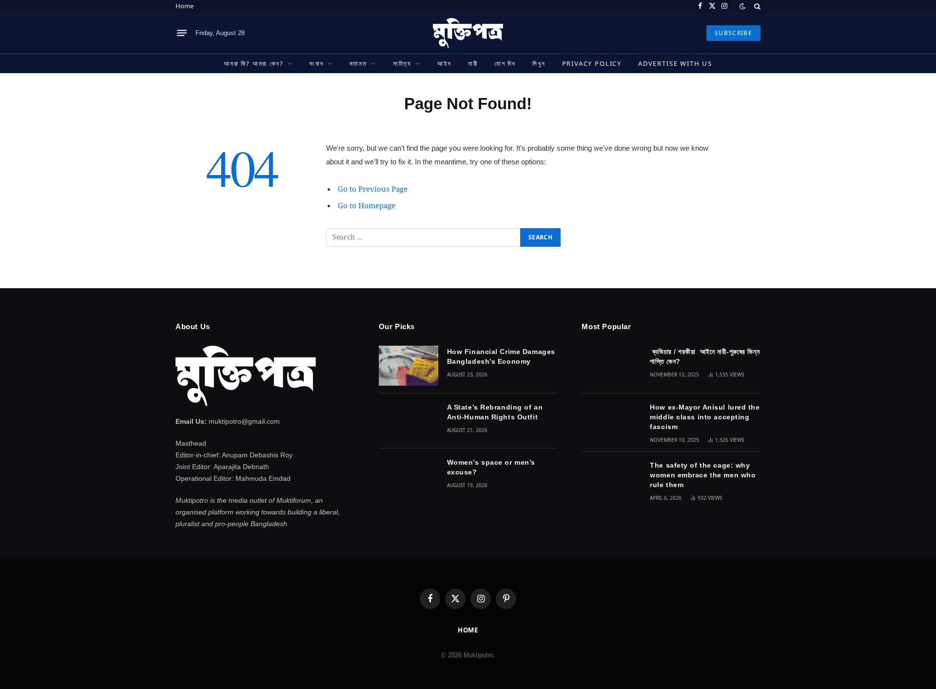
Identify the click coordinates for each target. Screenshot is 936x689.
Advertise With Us (675, 63)
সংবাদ (316, 63)
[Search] (756, 6)
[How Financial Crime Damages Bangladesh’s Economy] (408, 365)
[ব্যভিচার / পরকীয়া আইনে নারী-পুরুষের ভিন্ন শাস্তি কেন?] (611, 365)
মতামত (358, 63)
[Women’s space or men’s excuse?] (408, 476)
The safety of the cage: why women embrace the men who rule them (703, 475)
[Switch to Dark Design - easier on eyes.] (742, 6)
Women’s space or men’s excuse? (491, 467)
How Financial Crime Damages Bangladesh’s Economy (501, 356)
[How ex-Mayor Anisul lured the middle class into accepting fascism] (611, 421)
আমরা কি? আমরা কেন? (253, 63)
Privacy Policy (592, 63)
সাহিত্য (402, 63)
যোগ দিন (505, 63)
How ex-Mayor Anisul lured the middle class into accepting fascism (705, 417)
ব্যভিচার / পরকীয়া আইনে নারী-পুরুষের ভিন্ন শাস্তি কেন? (705, 356)
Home (185, 5)
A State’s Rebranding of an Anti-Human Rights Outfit (495, 412)
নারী (473, 63)
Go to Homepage (366, 206)
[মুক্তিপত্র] (468, 33)
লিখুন (538, 63)
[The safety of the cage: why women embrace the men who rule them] (611, 479)
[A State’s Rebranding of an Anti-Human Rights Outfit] (408, 421)
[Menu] (182, 33)
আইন (444, 63)
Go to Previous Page (373, 190)
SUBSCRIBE (733, 33)
